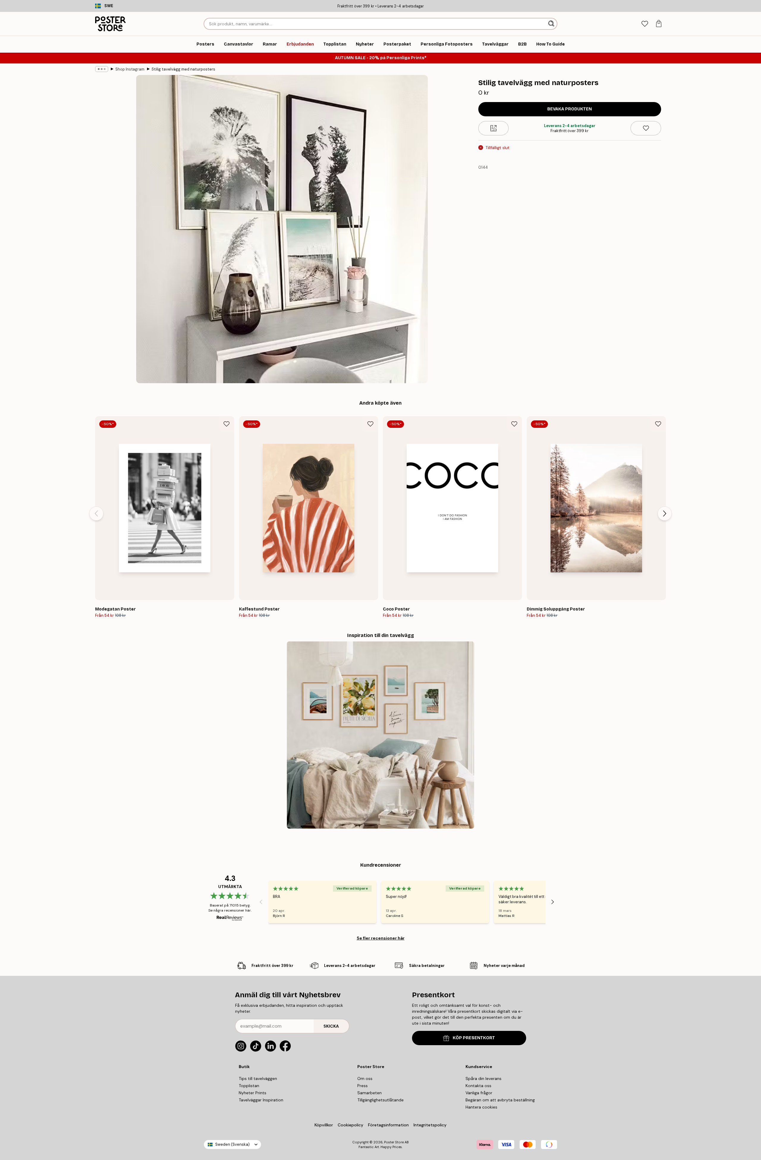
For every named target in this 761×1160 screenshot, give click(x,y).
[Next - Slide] (665, 513)
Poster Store (394, 1142)
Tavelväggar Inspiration (261, 1100)
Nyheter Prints (252, 1092)
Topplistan (249, 1085)
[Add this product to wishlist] (646, 128)
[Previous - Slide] (96, 513)
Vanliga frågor (479, 1092)
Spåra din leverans (483, 1078)
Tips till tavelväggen (258, 1078)
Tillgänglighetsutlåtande (380, 1100)
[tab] (645, 24)
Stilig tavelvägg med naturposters (183, 69)
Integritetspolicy (429, 1125)
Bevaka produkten (569, 109)
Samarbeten (369, 1092)
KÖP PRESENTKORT (474, 1037)
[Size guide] (493, 128)
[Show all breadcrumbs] (101, 69)
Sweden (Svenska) (232, 1144)
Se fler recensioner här (381, 938)
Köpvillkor (324, 1125)
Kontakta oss (478, 1085)
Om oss (364, 1078)
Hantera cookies (481, 1107)
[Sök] (551, 24)
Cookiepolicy (350, 1125)
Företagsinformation (388, 1125)
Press (362, 1085)
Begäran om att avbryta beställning (500, 1100)
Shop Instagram (129, 69)
